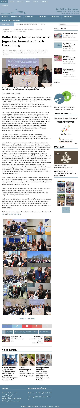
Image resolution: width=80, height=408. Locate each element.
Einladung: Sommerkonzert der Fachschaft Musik (69, 57)
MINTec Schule (16, 17)
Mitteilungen (60, 29)
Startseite (4, 17)
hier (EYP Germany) (14, 214)
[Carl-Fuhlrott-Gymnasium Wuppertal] (40, 14)
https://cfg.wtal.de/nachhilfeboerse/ (65, 118)
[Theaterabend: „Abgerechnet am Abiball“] (58, 71)
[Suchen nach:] (68, 24)
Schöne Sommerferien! (70, 33)
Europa (9, 332)
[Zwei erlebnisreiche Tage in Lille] (61, 197)
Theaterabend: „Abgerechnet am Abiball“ (69, 70)
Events (45, 51)
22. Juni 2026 (68, 49)
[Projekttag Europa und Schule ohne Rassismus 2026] (70, 203)
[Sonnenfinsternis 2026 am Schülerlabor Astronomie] (61, 184)
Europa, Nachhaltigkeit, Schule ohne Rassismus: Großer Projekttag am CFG (26, 372)
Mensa (28, 1)
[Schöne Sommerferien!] (58, 35)
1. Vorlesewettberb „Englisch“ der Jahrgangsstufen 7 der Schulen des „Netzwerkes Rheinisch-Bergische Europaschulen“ (10, 374)
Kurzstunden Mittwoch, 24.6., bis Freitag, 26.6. (69, 44)
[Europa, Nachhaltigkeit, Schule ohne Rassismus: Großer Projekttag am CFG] (27, 360)
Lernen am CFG (68, 17)
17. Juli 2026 (68, 35)
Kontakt (35, 1)
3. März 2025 (8, 51)
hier (3, 214)
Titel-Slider (24, 53)
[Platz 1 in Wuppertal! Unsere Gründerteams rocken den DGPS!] (61, 203)
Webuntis (4, 1)
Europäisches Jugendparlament (25, 332)
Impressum (4, 5)
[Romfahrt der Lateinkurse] (61, 190)
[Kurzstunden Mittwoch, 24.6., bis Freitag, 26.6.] (58, 45)
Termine (12, 1)
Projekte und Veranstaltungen (11, 53)
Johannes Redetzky (19, 51)
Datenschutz (44, 1)
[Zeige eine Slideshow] (27, 318)
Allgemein (31, 51)
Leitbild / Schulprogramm (10, 20)
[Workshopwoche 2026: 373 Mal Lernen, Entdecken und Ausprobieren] (70, 190)
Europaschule (29, 17)
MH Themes (55, 406)
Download (20, 1)
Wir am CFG (42, 17)
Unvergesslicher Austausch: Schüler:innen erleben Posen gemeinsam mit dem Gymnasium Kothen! (43, 374)
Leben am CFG (54, 17)
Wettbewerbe (32, 53)
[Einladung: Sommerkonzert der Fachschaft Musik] (58, 58)
